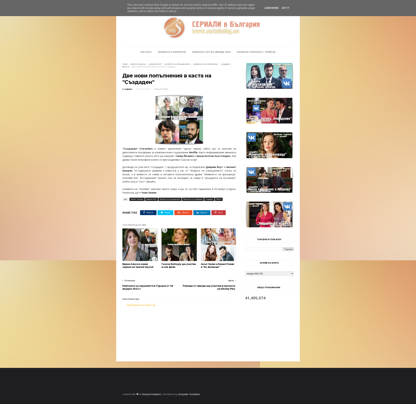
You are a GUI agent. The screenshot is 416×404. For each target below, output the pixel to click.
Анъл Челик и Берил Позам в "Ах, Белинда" (217, 265)
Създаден (225, 64)
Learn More (271, 8)
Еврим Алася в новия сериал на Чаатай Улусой (137, 265)
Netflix (125, 67)
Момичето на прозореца (205, 64)
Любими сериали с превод (256, 52)
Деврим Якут (155, 64)
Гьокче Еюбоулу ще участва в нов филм (179, 265)
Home (125, 64)
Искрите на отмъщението (177, 64)
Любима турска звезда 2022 (211, 52)
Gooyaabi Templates (189, 394)
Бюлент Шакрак (138, 64)
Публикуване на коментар (140, 305)
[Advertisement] (179, 334)
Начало (146, 52)
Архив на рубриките (172, 52)
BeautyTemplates (151, 394)
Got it (285, 8)
